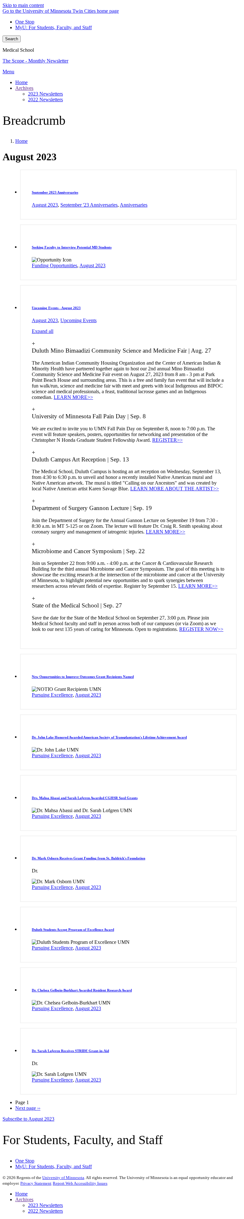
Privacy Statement (35, 1183)
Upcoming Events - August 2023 (56, 308)
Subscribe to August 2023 (28, 1119)
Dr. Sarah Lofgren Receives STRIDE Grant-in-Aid (70, 1051)
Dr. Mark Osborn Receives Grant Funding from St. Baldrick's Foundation (88, 858)
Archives (24, 1199)
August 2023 (45, 205)
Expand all (42, 331)
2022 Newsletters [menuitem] (45, 99)
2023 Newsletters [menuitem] (45, 93)
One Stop (24, 21)
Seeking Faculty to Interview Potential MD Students (72, 247)
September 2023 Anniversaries (55, 192)
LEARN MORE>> (73, 397)
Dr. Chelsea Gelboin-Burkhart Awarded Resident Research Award (82, 990)
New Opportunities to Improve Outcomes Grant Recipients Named (83, 677)
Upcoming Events (78, 320)
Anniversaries (133, 205)
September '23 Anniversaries (89, 205)
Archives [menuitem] (24, 88)
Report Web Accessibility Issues (80, 1183)
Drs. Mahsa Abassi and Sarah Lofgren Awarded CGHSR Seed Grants (85, 798)
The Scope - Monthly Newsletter (35, 60)
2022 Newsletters (45, 1211)
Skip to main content (23, 5)
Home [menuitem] (21, 82)
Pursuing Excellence (52, 695)
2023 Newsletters (45, 1205)
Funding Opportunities (54, 265)
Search (11, 38)
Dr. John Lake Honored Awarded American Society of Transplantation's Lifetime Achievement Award (109, 737)
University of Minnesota (63, 1177)
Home (21, 141)
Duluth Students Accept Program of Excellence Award (73, 929)
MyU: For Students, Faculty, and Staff (53, 27)
